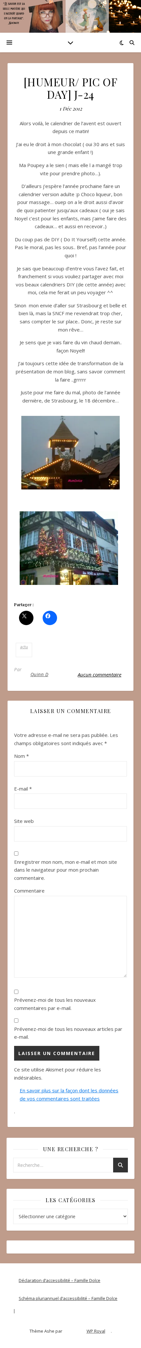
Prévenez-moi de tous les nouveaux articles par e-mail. (68, 1033)
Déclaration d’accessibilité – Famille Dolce (59, 1280)
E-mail (23, 788)
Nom (21, 756)
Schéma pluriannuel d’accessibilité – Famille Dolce (68, 1298)
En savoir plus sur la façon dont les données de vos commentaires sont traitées (69, 1094)
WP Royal (96, 1331)
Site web (24, 821)
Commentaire (29, 890)
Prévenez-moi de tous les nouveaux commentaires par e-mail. (55, 1004)
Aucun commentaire (99, 674)
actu (24, 647)
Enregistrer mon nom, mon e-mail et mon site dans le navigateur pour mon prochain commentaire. (65, 870)
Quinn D (39, 674)
